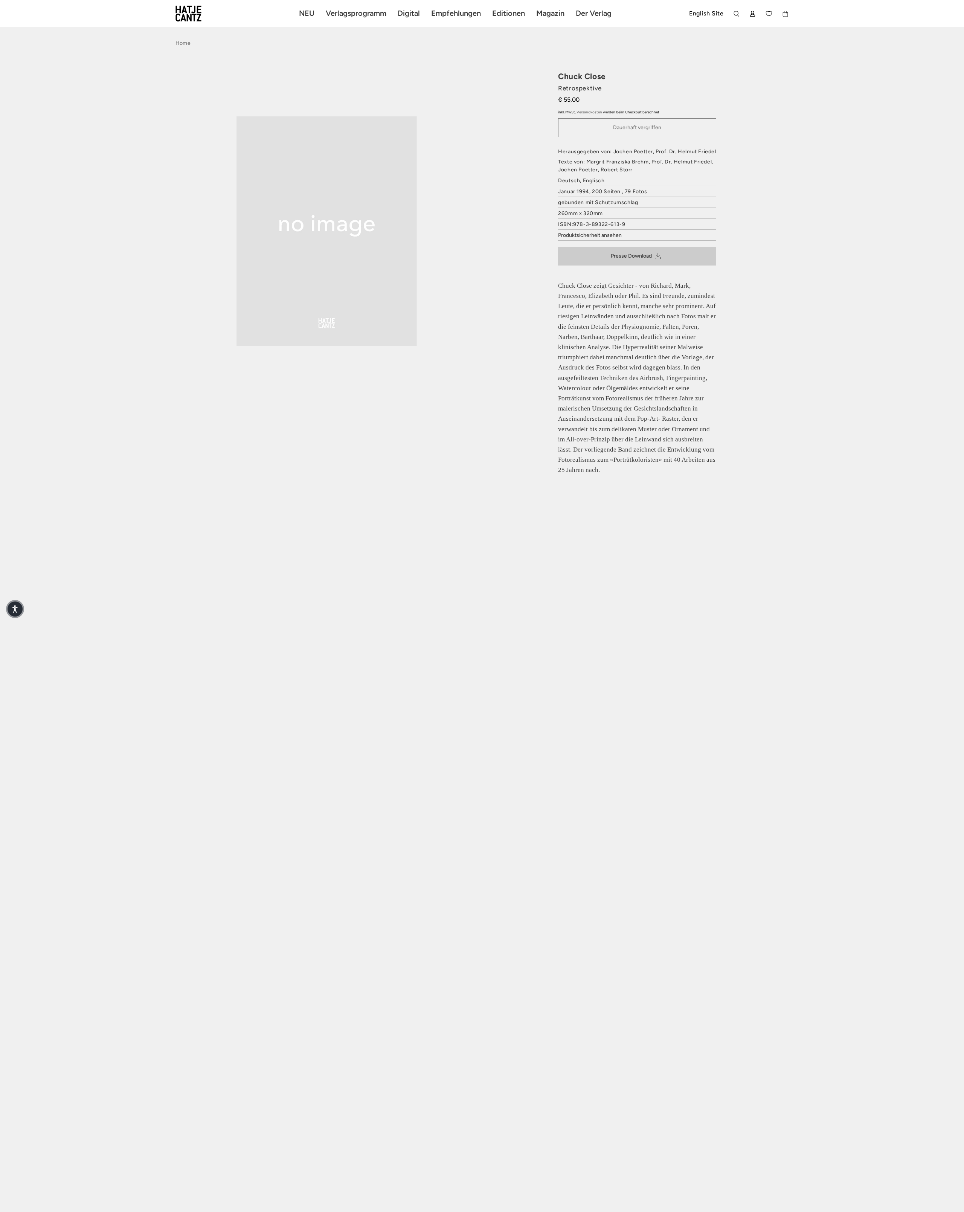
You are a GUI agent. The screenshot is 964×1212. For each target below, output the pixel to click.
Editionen (508, 13)
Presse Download (631, 256)
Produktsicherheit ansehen (590, 235)
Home (183, 43)
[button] (15, 609)
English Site (706, 13)
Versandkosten (589, 112)
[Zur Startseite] (197, 13)
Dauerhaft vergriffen (637, 127)
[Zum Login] (752, 14)
